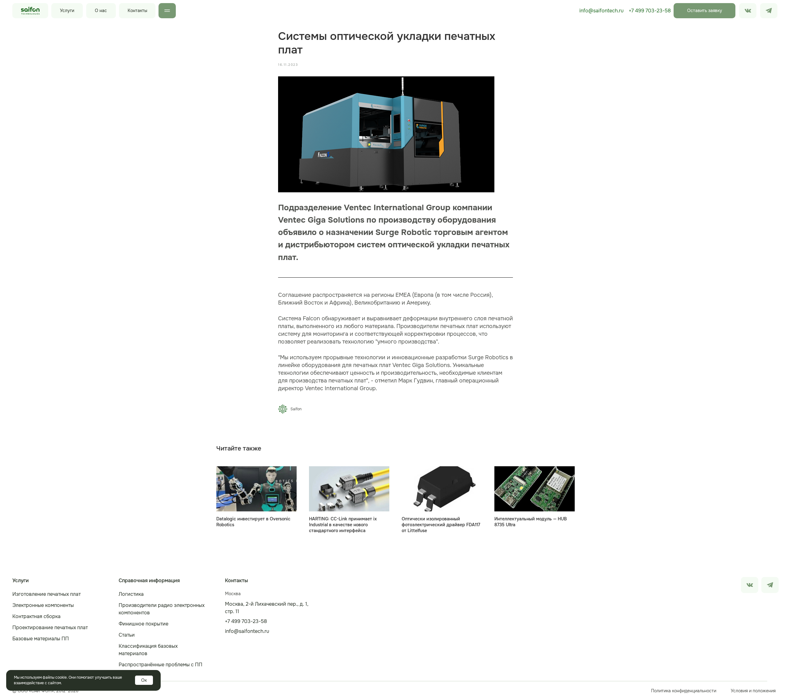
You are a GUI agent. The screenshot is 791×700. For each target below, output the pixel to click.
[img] (768, 10)
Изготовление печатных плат (46, 594)
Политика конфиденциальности (683, 691)
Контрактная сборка (36, 616)
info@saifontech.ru (601, 10)
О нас (101, 10)
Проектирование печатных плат (50, 627)
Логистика (131, 594)
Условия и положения (753, 691)
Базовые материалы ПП (40, 638)
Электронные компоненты (43, 605)
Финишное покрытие (143, 624)
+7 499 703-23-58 (650, 10)
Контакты (137, 10)
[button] (704, 10)
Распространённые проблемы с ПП (160, 664)
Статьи (127, 635)
